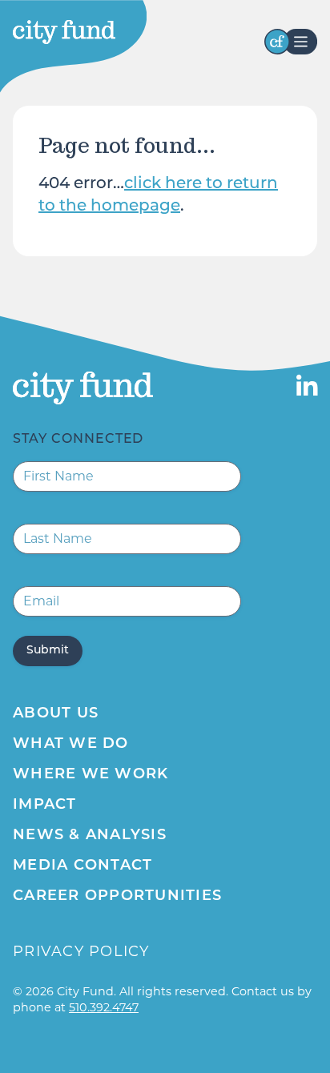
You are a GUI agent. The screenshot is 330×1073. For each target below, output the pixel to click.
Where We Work (90, 775)
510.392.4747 (104, 1007)
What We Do (71, 744)
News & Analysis (90, 836)
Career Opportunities (117, 897)
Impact (45, 805)
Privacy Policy (81, 951)
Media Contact (82, 866)
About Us (56, 714)
